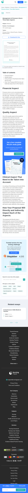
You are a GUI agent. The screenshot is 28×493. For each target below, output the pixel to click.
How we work (14, 398)
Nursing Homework (14, 428)
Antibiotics (20, 291)
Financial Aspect (9, 75)
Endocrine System (14, 338)
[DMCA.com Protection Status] (7, 450)
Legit (14, 480)
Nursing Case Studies (14, 430)
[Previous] (11, 322)
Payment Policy (14, 473)
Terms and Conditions (14, 385)
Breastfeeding (14, 353)
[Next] (16, 322)
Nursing (10, 314)
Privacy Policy (14, 383)
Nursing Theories (14, 340)
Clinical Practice (14, 32)
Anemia (14, 288)
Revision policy (14, 483)
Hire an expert (14, 252)
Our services (14, 400)
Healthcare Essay (14, 439)
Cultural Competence (14, 346)
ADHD (10, 286)
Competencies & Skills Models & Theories (12, 310)
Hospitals (14, 357)
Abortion (5, 286)
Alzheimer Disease (7, 288)
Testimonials (14, 404)
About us (14, 394)
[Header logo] (2, 2)
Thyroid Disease (14, 331)
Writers (14, 402)
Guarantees (14, 396)
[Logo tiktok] (17, 461)
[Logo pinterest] (20, 461)
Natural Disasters (14, 355)
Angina (14, 291)
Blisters (14, 359)
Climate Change (14, 342)
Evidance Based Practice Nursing (14, 441)
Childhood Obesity (14, 348)
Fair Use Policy (14, 478)
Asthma (4, 293)
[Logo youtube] (19, 461)
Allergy (19, 286)
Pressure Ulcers (6, 32)
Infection (14, 333)
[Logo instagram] (15, 461)
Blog (14, 406)
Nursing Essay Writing (14, 437)
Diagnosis (14, 335)
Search (24, 279)
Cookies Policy (14, 475)
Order (20, 2)
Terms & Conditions (14, 468)
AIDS (14, 286)
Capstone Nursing (14, 435)
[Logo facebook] (13, 461)
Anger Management (7, 291)
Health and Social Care (14, 418)
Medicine (9, 23)
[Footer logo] (14, 373)
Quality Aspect (8, 77)
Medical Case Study (14, 433)
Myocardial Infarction (14, 350)
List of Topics (14, 420)
